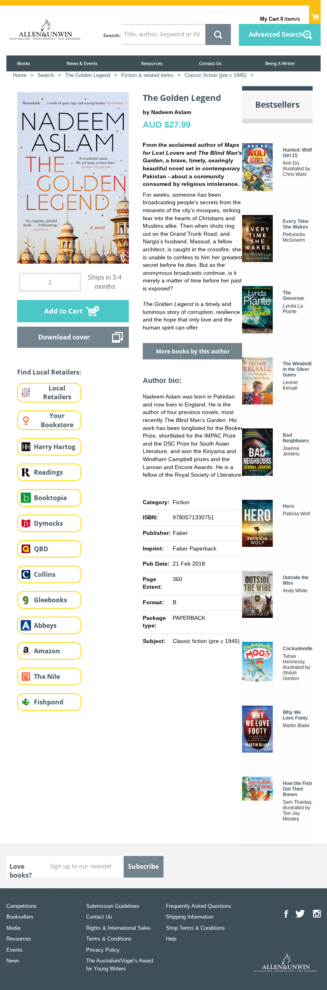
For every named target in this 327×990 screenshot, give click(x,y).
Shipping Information (189, 917)
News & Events (82, 63)
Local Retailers (57, 393)
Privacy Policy (103, 950)
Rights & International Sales (118, 928)
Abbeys (45, 625)
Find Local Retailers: (49, 372)
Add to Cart (63, 311)
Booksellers (19, 917)
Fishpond (48, 702)
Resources (151, 63)
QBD (41, 548)
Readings (48, 472)
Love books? (21, 869)
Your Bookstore (57, 420)
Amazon (47, 651)
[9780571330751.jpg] (73, 177)
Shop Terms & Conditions (195, 928)
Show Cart (315, 14)
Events (14, 950)
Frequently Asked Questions (198, 906)
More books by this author (193, 351)
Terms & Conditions (109, 939)
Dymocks (48, 523)
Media (13, 928)
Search (111, 35)
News (12, 961)
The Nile (47, 676)
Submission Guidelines (112, 906)
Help (171, 939)
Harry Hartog (54, 446)
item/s (280, 18)
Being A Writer (280, 63)
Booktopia (50, 497)
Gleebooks (50, 600)
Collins (44, 574)
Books (23, 63)
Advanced (276, 34)
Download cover (64, 337)
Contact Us (210, 63)
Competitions (21, 906)
